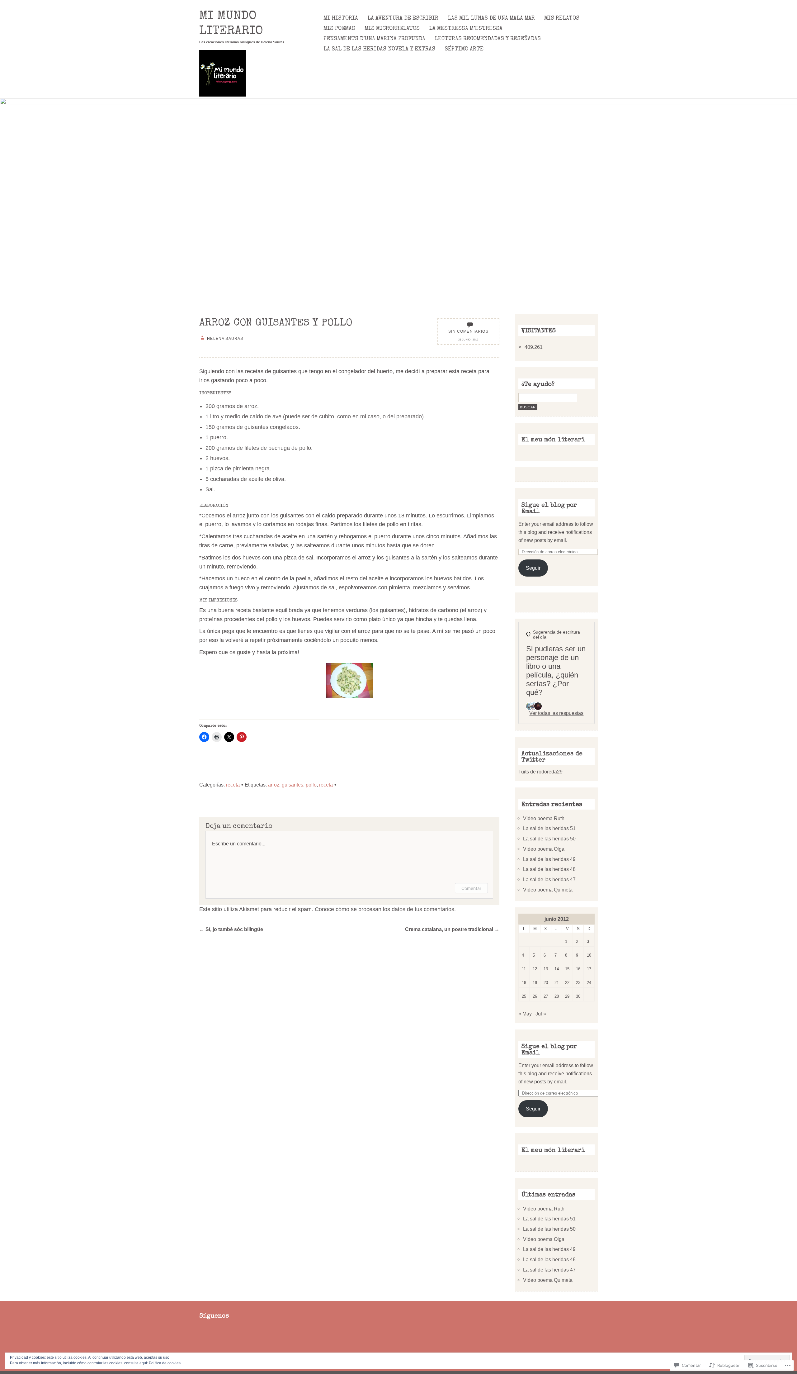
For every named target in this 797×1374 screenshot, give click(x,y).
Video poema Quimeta (548, 889)
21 (556, 982)
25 (524, 996)
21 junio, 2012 (468, 339)
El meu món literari (553, 440)
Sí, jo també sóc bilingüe (231, 929)
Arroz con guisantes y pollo (275, 323)
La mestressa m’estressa (465, 28)
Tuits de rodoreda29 (540, 771)
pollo (311, 784)
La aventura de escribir (402, 18)
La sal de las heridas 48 (549, 869)
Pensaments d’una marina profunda (374, 39)
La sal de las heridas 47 (549, 879)
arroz (273, 784)
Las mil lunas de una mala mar (491, 18)
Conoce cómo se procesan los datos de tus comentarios (384, 909)
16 (578, 969)
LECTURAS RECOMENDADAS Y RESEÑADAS (488, 39)
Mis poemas (339, 28)
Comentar (471, 888)
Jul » (540, 1013)
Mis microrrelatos (392, 28)
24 (589, 982)
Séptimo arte (464, 49)
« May (525, 1013)
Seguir (533, 568)
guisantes (292, 784)
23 (578, 982)
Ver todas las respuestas (556, 713)
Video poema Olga (543, 849)
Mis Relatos (561, 18)
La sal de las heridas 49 (549, 859)
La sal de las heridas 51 (549, 828)
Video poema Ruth (543, 818)
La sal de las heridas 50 (549, 838)
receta (233, 784)
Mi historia (340, 18)
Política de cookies (165, 1363)
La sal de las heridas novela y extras (379, 49)
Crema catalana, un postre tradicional (452, 929)
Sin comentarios (468, 331)
